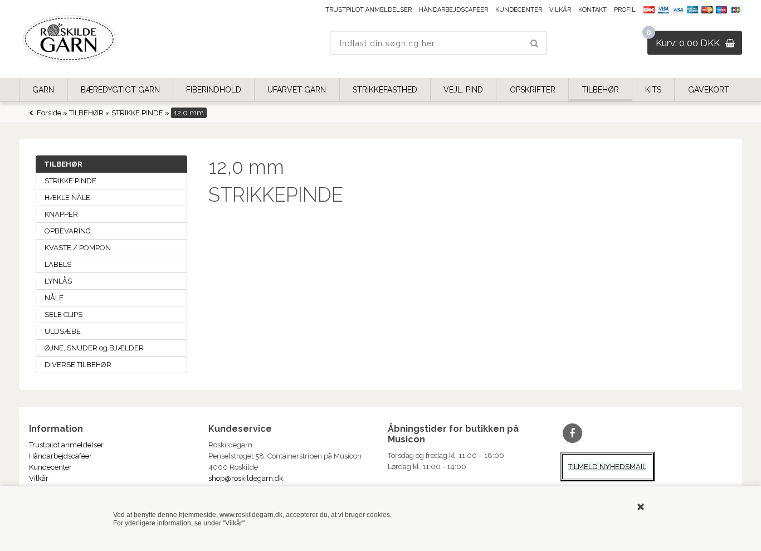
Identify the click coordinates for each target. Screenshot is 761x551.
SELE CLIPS (63, 314)
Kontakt (592, 9)
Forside (49, 113)
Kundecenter (518, 9)
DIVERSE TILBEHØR (78, 364)
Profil (625, 9)
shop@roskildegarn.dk (245, 478)
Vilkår (560, 9)
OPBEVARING (68, 231)
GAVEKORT (708, 89)
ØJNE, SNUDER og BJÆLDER (94, 348)
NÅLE (54, 298)
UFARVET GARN (296, 89)
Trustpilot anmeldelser (368, 9)
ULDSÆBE (63, 331)
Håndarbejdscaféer (453, 9)
